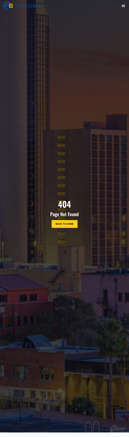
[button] (123, 5)
